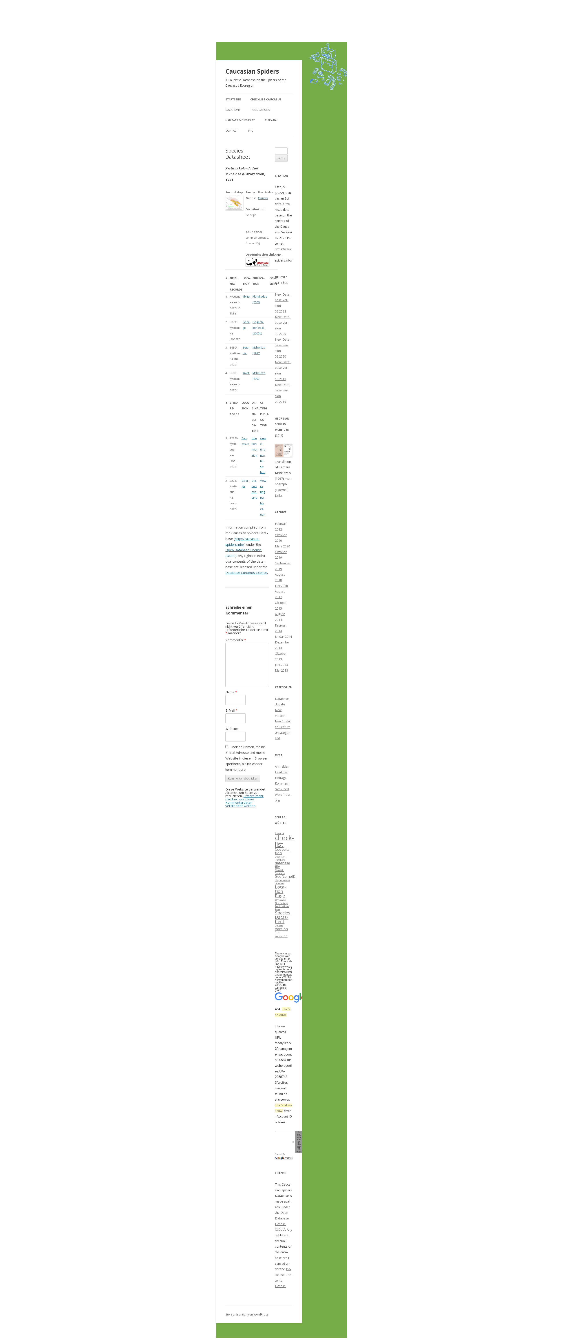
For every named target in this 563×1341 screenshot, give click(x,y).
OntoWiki (280, 899)
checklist (284, 841)
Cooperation (283, 851)
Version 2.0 (281, 936)
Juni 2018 (281, 586)
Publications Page (282, 908)
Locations (233, 110)
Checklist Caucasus (266, 99)
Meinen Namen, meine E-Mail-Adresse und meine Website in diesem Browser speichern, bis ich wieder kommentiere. (246, 758)
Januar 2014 (283, 636)
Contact (231, 131)
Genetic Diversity (280, 872)
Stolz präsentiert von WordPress (247, 1314)
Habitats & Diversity (240, 120)
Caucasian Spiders (252, 71)
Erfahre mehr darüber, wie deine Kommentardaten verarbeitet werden (244, 801)
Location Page (280, 891)
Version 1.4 (281, 931)
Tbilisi (246, 296)
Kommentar (235, 640)
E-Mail (231, 710)
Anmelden (282, 766)
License (279, 883)
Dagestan (280, 856)
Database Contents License (246, 572)
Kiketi (246, 373)
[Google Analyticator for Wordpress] (283, 1158)
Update (279, 925)
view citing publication (263, 455)
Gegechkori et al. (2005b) (258, 327)
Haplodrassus (282, 880)
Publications (260, 110)
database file (282, 865)
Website (231, 728)
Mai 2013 (281, 670)
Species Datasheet (282, 917)
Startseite (233, 99)
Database (280, 859)
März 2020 (282, 546)
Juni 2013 (281, 665)
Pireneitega (281, 903)
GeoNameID (285, 876)
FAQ (251, 131)
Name (231, 692)
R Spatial (271, 120)
